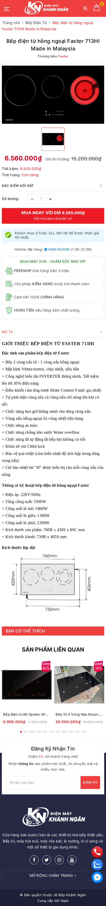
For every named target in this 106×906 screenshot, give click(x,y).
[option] (53, 95)
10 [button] (77, 732)
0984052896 (58, 249)
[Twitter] (46, 859)
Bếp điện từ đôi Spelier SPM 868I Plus (26, 714)
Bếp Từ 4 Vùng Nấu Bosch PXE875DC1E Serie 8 (79, 714)
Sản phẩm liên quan (53, 649)
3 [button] (32, 732)
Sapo (64, 901)
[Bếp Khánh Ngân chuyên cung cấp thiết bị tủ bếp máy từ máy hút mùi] (46, 8)
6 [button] (51, 732)
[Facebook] (34, 859)
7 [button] (57, 732)
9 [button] (70, 732)
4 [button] (38, 732)
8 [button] (64, 732)
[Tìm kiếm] (85, 9)
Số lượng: (10, 198)
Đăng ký (90, 782)
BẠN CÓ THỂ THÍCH (25, 630)
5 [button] (45, 732)
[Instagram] (59, 859)
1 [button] (21, 732)
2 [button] (25, 732)
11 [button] (83, 732)
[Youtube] (71, 859)
